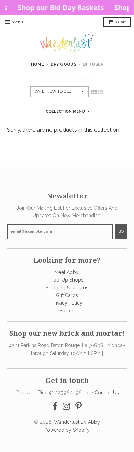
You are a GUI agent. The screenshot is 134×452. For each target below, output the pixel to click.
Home (37, 64)
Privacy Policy (67, 303)
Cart (120, 22)
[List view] (100, 92)
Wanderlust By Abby (77, 422)
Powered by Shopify (67, 430)
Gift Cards (67, 295)
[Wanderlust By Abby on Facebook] (55, 406)
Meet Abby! (67, 272)
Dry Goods (63, 64)
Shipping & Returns (67, 287)
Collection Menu (65, 111)
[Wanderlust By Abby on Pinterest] (78, 406)
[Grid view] (94, 92)
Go (121, 231)
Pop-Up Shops (67, 280)
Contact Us (106, 392)
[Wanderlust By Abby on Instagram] (66, 406)
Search (67, 310)
